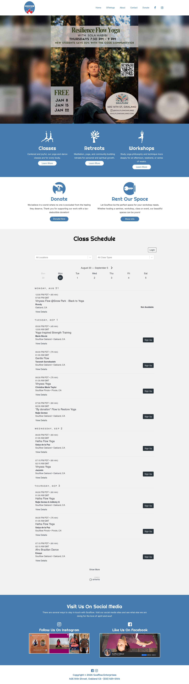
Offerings (110, 7)
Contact (133, 7)
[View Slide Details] (94, 69)
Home (98, 7)
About (122, 7)
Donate (146, 7)
